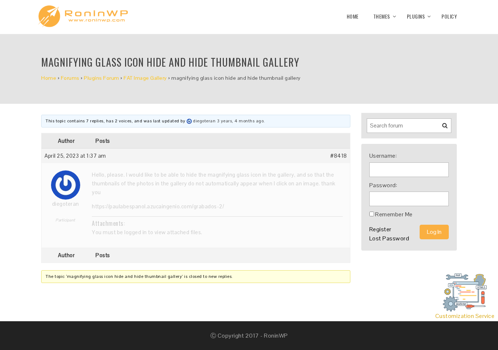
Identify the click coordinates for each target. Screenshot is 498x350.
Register (380, 229)
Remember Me (394, 214)
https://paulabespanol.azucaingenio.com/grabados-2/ (158, 206)
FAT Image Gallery (145, 78)
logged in (135, 232)
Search (440, 128)
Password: (383, 185)
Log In (434, 232)
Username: (383, 156)
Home (353, 16)
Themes (381, 16)
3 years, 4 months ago (240, 121)
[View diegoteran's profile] (189, 121)
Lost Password (389, 238)
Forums (70, 78)
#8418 (338, 155)
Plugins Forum (101, 78)
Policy (449, 16)
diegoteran (204, 121)
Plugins (416, 16)
